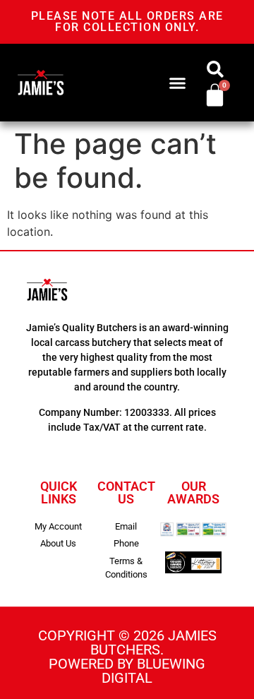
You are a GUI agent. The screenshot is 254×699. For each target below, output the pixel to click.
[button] (177, 82)
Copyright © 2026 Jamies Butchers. (127, 642)
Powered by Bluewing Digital (127, 670)
